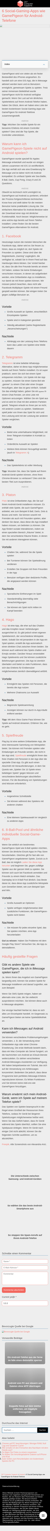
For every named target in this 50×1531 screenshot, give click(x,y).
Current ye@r (9, 1297)
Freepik (5, 1144)
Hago (4, 625)
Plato (4, 501)
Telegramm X (21, 452)
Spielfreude (20, 755)
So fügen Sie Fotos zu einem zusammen (19, 1452)
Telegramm (7, 363)
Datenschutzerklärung (10, 1486)
